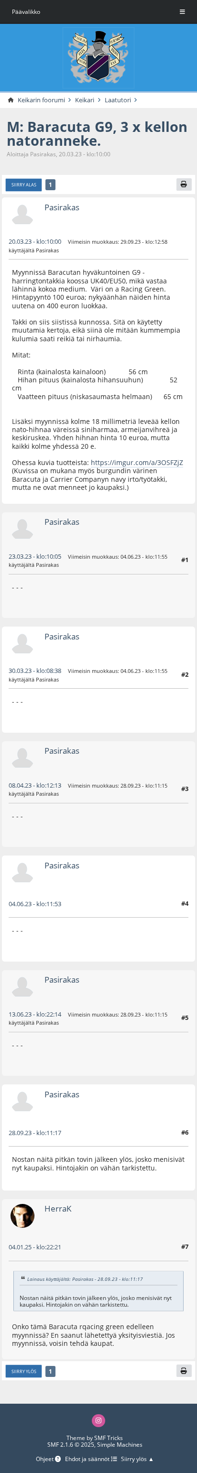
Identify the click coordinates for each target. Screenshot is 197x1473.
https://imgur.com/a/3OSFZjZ (137, 462)
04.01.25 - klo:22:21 (35, 1247)
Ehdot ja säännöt (88, 1459)
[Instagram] (98, 1421)
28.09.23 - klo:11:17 (35, 1132)
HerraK (57, 1208)
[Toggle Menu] (182, 12)
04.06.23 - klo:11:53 (35, 903)
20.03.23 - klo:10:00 (35, 241)
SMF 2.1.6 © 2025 (70, 1445)
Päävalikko (26, 12)
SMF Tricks (108, 1438)
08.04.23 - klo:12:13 (35, 785)
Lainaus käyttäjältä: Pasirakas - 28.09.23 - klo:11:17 (85, 1279)
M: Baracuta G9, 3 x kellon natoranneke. (97, 133)
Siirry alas (23, 185)
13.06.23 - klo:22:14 (35, 1014)
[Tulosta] (184, 184)
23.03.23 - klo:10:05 (35, 556)
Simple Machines (119, 1445)
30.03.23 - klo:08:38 (35, 670)
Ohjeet (45, 1459)
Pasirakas (61, 207)
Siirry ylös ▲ (137, 1459)
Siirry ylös (23, 1371)
